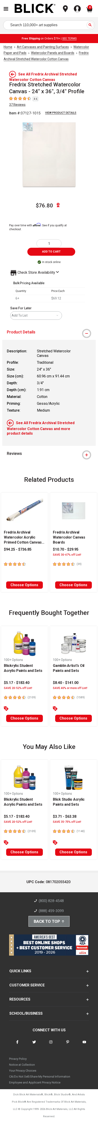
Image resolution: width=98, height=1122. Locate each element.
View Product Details (60, 112)
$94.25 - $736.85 (17, 549)
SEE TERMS (69, 38)
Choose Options (24, 585)
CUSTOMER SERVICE (27, 985)
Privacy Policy (18, 1058)
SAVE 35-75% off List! (67, 821)
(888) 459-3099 (51, 911)
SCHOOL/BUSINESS (26, 1013)
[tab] (49, 332)
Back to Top (47, 921)
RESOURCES (19, 999)
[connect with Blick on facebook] (17, 1045)
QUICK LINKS (20, 971)
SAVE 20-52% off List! (18, 688)
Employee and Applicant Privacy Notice (34, 1082)
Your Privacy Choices (22, 1070)
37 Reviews (17, 104)
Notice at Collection (22, 1064)
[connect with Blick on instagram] (50, 1045)
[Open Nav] (6, 8)
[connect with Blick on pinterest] (67, 1045)
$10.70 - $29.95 (65, 549)
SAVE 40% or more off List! (70, 688)
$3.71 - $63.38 (64, 816)
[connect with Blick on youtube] (84, 1045)
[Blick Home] (35, 9)
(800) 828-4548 (51, 901)
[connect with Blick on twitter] (34, 1045)
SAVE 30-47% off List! (67, 554)
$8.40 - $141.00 (65, 683)
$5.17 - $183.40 (16, 683)
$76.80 (44, 205)
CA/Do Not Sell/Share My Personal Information (39, 1076)
